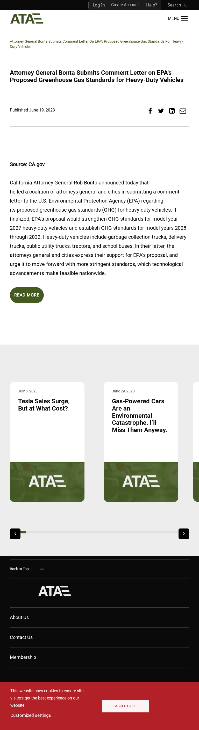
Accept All (125, 706)
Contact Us (21, 637)
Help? (151, 5)
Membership (23, 657)
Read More (26, 295)
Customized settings (30, 715)
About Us (19, 617)
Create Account (125, 4)
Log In (99, 5)
